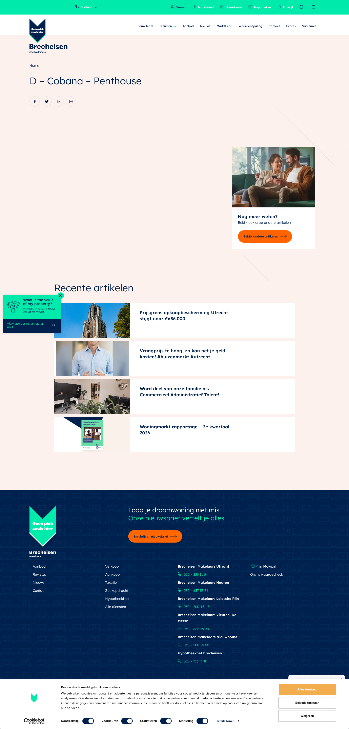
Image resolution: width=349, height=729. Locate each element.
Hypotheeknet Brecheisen (200, 653)
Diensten (166, 26)
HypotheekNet (117, 598)
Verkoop (112, 566)
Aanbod (188, 26)
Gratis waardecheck (266, 574)
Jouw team (145, 26)
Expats (291, 26)
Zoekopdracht (116, 590)
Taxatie (111, 582)
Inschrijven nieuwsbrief (151, 536)
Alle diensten (115, 607)
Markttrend (205, 7)
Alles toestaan (307, 689)
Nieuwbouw (233, 7)
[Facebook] (34, 101)
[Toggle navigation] (302, 7)
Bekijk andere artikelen (260, 236)
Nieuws (205, 26)
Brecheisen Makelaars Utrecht (203, 566)
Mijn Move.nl (265, 566)
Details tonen (224, 721)
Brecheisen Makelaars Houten (203, 582)
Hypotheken (262, 7)
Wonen (181, 7)
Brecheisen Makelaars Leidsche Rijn (208, 598)
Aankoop (112, 574)
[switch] (127, 721)
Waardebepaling (250, 26)
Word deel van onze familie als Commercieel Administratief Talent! (179, 391)
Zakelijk (288, 7)
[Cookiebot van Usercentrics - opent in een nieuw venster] (34, 721)
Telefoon (86, 7)
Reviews (39, 574)
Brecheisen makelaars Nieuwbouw (207, 637)
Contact (274, 26)
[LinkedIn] (59, 101)
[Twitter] (47, 101)
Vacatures (309, 26)
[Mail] (71, 101)
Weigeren (307, 715)
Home (34, 65)
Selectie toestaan (307, 702)
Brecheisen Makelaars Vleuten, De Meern (207, 618)
